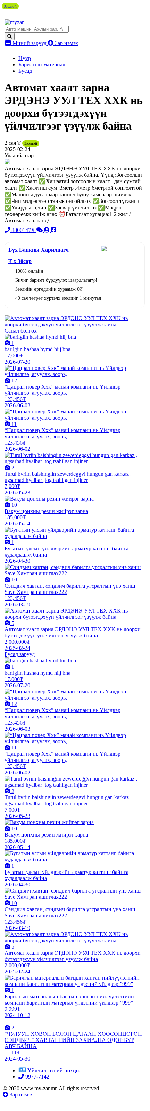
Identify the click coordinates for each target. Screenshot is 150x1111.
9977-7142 (36, 1077)
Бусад (25, 71)
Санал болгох (21, 331)
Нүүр (24, 58)
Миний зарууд (29, 43)
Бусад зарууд (20, 654)
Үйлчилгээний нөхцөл (54, 1070)
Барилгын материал (41, 64)
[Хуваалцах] (53, 230)
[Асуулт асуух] (40, 230)
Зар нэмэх (65, 43)
